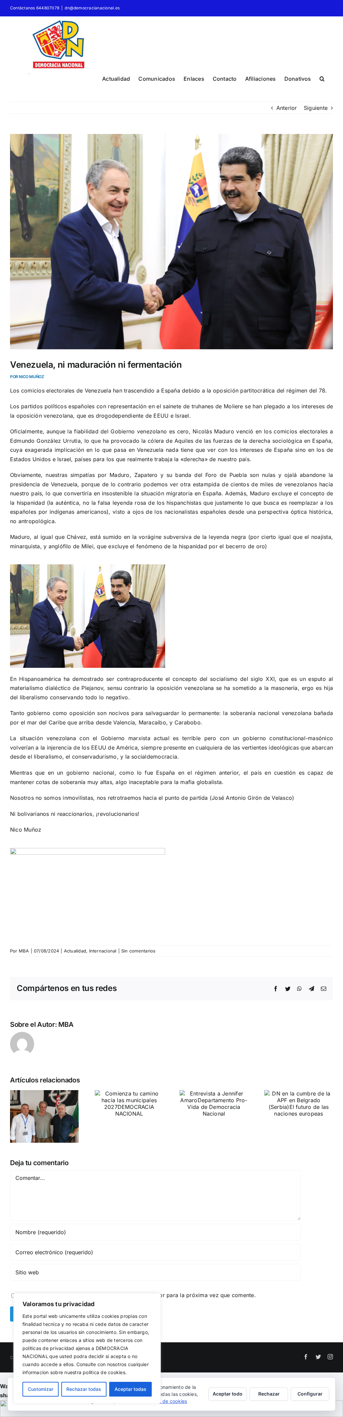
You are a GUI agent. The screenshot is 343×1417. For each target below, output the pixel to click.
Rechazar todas (83, 1389)
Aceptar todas (130, 1389)
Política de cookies (166, 1401)
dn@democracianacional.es (92, 7)
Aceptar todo (228, 1394)
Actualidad (75, 950)
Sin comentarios (138, 950)
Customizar (40, 1389)
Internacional (103, 950)
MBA (24, 950)
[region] (87, 1348)
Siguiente (316, 107)
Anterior (286, 107)
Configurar (310, 1394)
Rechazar (269, 1394)
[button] (322, 77)
